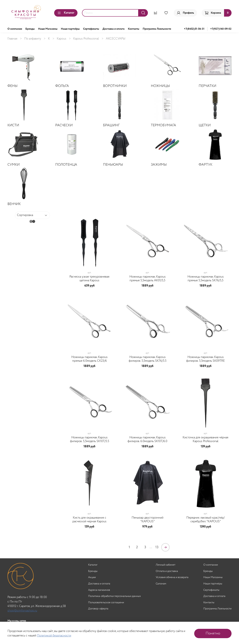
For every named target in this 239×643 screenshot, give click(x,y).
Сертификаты (91, 29)
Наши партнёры (70, 29)
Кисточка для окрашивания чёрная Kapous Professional (205, 439)
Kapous (61, 39)
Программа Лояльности (157, 29)
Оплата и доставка (167, 571)
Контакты (133, 29)
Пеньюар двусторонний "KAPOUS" (147, 520)
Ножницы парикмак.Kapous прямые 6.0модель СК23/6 (89, 359)
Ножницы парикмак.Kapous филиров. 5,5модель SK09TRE (205, 359)
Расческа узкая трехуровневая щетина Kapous (89, 279)
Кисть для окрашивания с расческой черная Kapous (89, 520)
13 (157, 547)
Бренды (30, 29)
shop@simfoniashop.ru (22, 610)
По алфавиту (32, 39)
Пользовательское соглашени (106, 603)
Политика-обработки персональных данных (114, 596)
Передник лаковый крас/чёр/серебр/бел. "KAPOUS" (205, 520)
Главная (12, 39)
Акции (92, 577)
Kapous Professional (86, 39)
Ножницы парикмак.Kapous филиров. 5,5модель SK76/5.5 (147, 359)
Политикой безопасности (54, 635)
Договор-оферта (98, 609)
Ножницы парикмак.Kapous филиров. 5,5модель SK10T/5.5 (89, 439)
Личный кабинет (165, 565)
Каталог (69, 13)
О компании (14, 29)
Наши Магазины (48, 29)
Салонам (161, 584)
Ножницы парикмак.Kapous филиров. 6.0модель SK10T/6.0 (147, 439)
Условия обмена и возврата (172, 577)
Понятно (213, 633)
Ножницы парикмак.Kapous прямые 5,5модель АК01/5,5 (147, 279)
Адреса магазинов (99, 590)
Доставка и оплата (114, 29)
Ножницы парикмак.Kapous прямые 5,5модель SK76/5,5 (205, 279)
